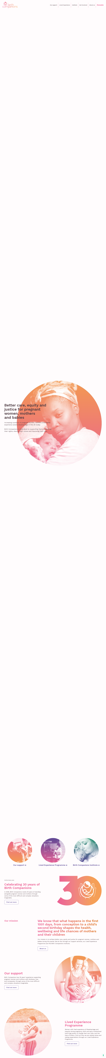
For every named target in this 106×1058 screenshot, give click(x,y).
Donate (100, 5)
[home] (10, 5)
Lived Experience (64, 5)
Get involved (83, 5)
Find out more (11, 902)
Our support (53, 5)
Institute (74, 5)
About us (92, 5)
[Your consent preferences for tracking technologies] (103, 1055)
